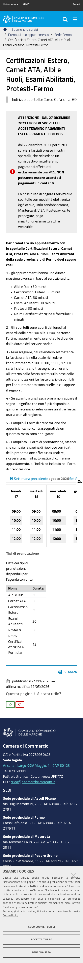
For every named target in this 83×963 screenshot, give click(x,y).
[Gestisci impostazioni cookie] (79, 481)
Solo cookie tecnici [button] (41, 926)
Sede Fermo (63, 34)
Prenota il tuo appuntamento (28, 34)
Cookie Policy (10, 915)
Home (5, 29)
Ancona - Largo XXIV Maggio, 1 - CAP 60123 (36, 765)
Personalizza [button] (41, 952)
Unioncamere (10, 4)
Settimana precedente (30, 478)
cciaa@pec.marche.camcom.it (33, 782)
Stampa (70, 672)
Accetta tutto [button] (41, 939)
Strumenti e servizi (25, 29)
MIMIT (26, 4)
